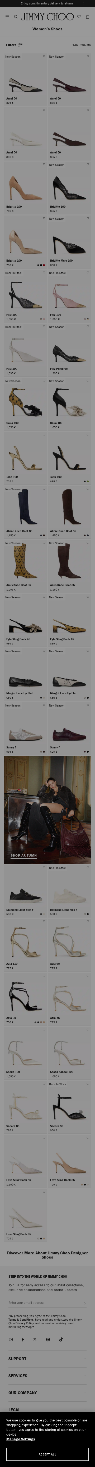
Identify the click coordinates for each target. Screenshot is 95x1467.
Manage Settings (20, 1439)
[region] (47, 1439)
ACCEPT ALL (47, 1454)
